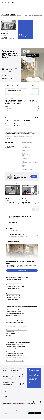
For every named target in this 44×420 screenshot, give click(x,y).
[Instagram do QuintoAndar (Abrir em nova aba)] (36, 402)
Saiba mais (34, 176)
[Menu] (2, 2)
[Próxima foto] (14, 25)
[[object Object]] (37, 55)
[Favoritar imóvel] (28, 51)
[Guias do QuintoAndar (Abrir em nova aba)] (38, 402)
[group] (8, 30)
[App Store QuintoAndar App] (38, 413)
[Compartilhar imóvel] (24, 51)
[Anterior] (33, 209)
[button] (22, 217)
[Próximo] (37, 209)
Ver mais (8, 138)
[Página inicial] (9, 2)
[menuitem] (6, 85)
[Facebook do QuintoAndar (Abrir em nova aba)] (33, 402)
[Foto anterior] (3, 25)
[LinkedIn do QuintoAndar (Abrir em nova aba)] (40, 402)
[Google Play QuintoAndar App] (31, 413)
